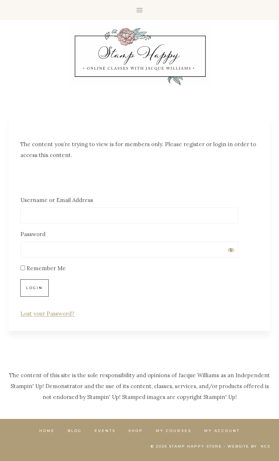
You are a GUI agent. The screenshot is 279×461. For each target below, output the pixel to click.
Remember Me (45, 268)
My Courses (173, 430)
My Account (222, 430)
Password (32, 234)
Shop (135, 430)
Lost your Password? (47, 313)
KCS (265, 446)
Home (47, 430)
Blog (75, 430)
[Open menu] (139, 10)
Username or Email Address (56, 200)
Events (105, 430)
